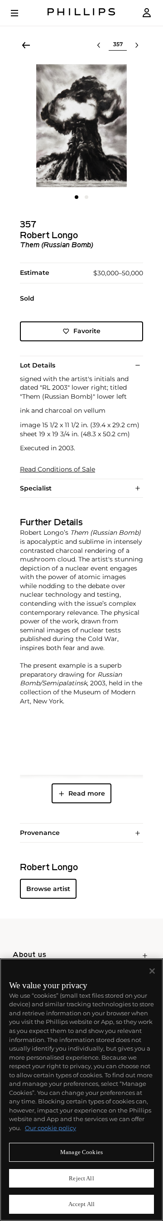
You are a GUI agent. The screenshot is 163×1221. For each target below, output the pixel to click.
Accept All (81, 1204)
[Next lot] (136, 45)
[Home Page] (81, 13)
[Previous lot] (98, 45)
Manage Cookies (81, 1152)
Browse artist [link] (48, 889)
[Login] (146, 13)
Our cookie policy (50, 1127)
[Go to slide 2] (86, 197)
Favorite (87, 331)
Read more (86, 793)
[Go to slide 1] (76, 197)
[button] (81, 125)
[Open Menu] (21, 13)
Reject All (81, 1178)
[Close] (152, 971)
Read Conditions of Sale (57, 469)
